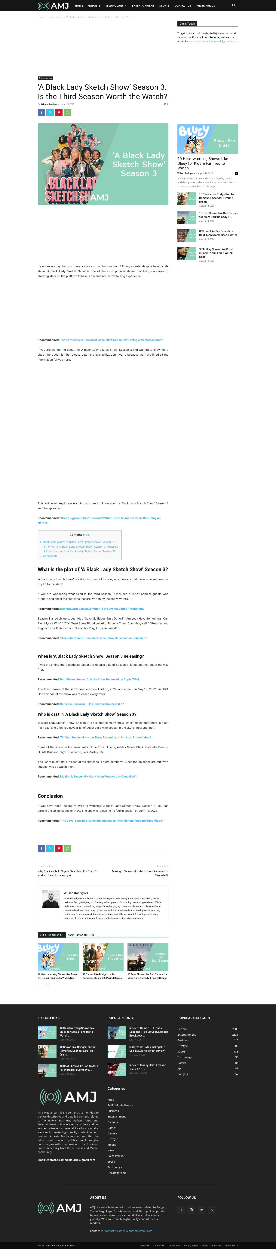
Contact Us (183, 5)
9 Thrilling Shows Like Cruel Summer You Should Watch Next (216, 253)
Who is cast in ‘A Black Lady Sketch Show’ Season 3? (79, 551)
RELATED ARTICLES (51, 935)
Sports (164, 5)
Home (79, 5)
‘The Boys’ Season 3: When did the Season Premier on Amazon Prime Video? (112, 820)
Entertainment (143, 5)
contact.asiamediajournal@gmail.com (212, 41)
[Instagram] (191, 1210)
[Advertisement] (103, 48)
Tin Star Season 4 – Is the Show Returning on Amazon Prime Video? (105, 737)
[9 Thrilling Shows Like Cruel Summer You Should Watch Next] (186, 253)
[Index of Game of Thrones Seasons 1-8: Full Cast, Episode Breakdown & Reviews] (117, 1032)
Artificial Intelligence (120, 1105)
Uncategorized (117, 1173)
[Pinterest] (59, 112)
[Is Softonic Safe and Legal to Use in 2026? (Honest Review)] (117, 1051)
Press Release (116, 1156)
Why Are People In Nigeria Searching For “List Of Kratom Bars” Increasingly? (68, 873)
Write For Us (205, 5)
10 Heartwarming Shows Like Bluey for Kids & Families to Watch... (202, 163)
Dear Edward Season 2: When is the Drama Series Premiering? (102, 609)
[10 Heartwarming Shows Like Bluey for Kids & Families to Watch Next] (58, 957)
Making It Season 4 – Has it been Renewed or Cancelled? (98, 776)
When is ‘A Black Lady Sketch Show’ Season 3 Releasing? (82, 546)
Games (112, 1128)
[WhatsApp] (67, 112)
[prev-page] (40, 985)
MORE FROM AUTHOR (81, 935)
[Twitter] (50, 112)
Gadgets (94, 5)
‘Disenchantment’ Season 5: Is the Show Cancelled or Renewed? (103, 638)
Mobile (112, 1144)
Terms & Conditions (211, 1245)
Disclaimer (174, 1245)
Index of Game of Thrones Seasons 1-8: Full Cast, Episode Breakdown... (148, 1032)
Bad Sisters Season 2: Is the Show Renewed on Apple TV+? (99, 679)
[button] (233, 6)
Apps (111, 1099)
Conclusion (48, 555)
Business (113, 1111)
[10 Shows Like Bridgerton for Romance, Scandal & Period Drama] (103, 957)
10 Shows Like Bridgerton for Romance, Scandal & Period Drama (217, 198)
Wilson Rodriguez (50, 104)
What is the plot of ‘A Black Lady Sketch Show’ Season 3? (77, 541)
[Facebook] (41, 112)
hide (86, 534)
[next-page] (46, 985)
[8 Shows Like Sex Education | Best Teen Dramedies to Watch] (186, 235)
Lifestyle (113, 1139)
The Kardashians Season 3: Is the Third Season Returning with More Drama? (111, 340)
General (113, 1133)
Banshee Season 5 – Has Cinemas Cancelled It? (92, 704)
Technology (115, 5)
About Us (145, 1245)
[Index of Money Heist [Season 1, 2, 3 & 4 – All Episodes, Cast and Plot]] (117, 1069)
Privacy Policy (190, 1245)
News (111, 1150)
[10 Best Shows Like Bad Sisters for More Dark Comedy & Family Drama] (147, 957)
